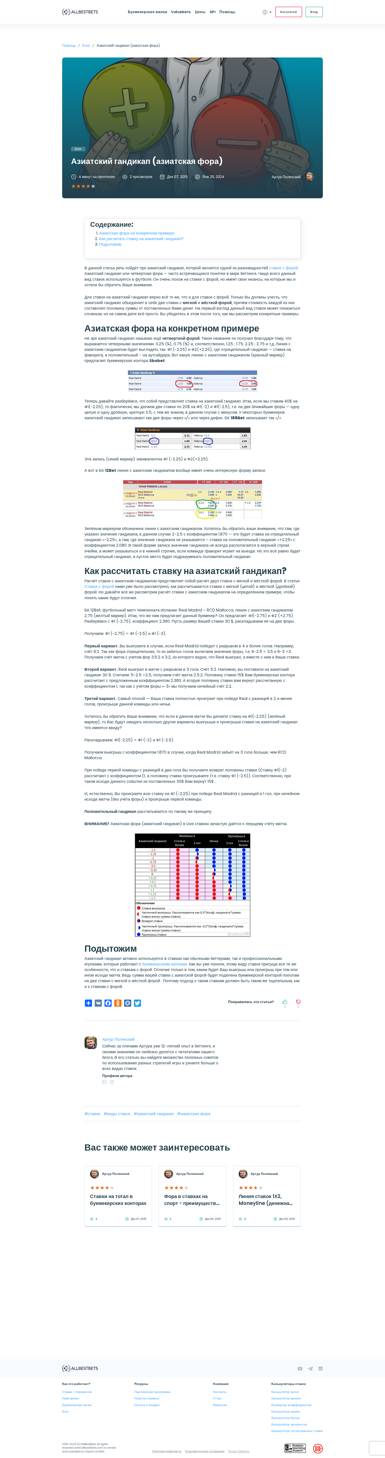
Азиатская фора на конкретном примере (136, 233)
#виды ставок (117, 1114)
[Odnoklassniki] (117, 1003)
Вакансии (220, 1405)
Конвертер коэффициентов (291, 1405)
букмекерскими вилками (164, 964)
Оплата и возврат (147, 1405)
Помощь (227, 12)
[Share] (88, 1003)
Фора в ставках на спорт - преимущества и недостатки (191, 1203)
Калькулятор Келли (285, 1418)
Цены (200, 12)
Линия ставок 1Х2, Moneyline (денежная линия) (265, 1203)
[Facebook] (107, 1003)
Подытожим (110, 244)
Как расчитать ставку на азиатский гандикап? (141, 238)
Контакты (220, 1392)
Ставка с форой (99, 586)
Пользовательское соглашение (205, 1451)
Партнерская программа (152, 1392)
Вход (314, 12)
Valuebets (181, 12)
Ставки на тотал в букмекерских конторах (118, 1200)
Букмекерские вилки (147, 12)
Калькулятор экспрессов (289, 1424)
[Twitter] (137, 1003)
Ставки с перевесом (77, 1392)
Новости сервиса (146, 1398)
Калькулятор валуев (286, 1398)
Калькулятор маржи (285, 1411)
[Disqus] (192, 1302)
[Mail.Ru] (127, 1003)
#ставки (92, 1114)
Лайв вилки (70, 1398)
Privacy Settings (238, 1451)
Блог (65, 1411)
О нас (217, 1398)
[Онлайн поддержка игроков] (295, 1449)
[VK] (97, 1003)
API (213, 12)
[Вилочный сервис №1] (80, 12)
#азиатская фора (193, 1114)
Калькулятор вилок (285, 1392)
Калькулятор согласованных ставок (297, 1431)
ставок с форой (283, 268)
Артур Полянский (286, 177)
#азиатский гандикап (154, 1114)
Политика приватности (166, 1451)
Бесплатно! (288, 12)
